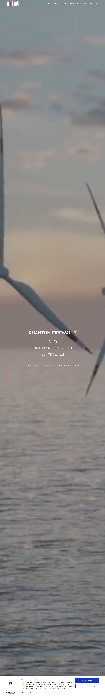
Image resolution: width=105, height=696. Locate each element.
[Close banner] (102, 679)
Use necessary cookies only (87, 686)
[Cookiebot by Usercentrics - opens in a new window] (10, 693)
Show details (25, 692)
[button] (96, 3)
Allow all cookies (87, 680)
